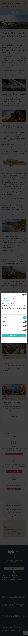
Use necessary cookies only (14, 339)
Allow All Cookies (14, 335)
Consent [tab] (5, 298)
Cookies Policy (8, 310)
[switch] (25, 322)
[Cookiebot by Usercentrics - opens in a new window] (21, 295)
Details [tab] (14, 298)
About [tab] (23, 298)
